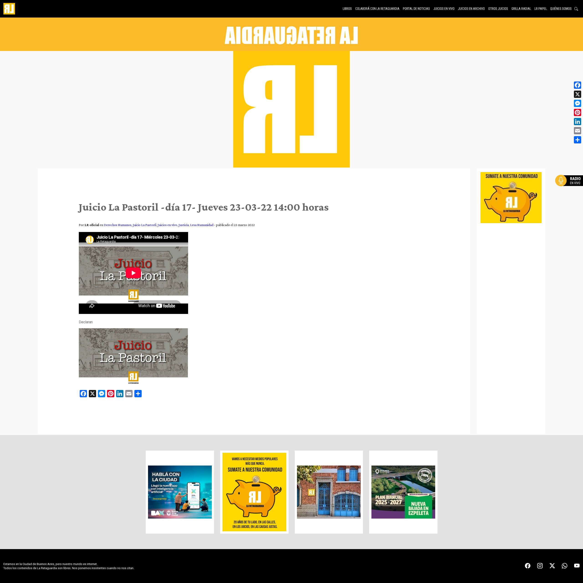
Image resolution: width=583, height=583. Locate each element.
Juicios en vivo (444, 8)
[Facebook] (577, 85)
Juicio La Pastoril (144, 225)
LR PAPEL (540, 8)
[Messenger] (577, 103)
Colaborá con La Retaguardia (377, 8)
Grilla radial (521, 8)
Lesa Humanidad (201, 225)
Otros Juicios (498, 8)
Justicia (184, 225)
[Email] (577, 130)
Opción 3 (570, 191)
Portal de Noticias (416, 8)
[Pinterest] (577, 112)
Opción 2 (570, 190)
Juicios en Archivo (471, 8)
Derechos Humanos (117, 225)
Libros (347, 8)
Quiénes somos (561, 8)
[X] (577, 94)
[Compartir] (577, 139)
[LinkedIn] (577, 121)
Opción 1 (570, 188)
